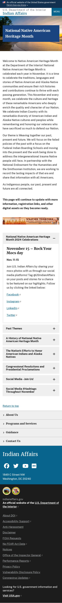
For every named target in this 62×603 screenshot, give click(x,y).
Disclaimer (9, 532)
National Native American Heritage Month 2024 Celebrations (28, 238)
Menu (57, 11)
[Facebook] (7, 467)
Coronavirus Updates (15, 577)
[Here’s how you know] (31, 4)
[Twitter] (16, 467)
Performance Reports (16, 560)
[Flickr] (34, 467)
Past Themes (14, 328)
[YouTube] (25, 467)
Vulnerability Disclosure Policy (21, 572)
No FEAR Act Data (14, 543)
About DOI (9, 515)
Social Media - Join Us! (20, 379)
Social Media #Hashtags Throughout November (21, 390)
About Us (12, 414)
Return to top (11, 406)
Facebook (13, 294)
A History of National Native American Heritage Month (23, 340)
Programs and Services (21, 423)
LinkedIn (12, 308)
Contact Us (13, 441)
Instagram (13, 301)
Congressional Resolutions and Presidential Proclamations (25, 368)
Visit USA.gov (11, 595)
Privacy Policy (11, 566)
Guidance (12, 432)
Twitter (11, 315)
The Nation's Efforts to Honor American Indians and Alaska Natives (24, 353)
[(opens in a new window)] (7, 491)
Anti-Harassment (13, 527)
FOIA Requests (12, 538)
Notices (7, 549)
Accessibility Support (16, 521)
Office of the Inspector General (22, 555)
